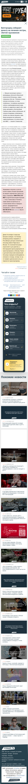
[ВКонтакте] (9, 295)
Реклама (10, 755)
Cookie (16, 768)
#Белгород (5, 285)
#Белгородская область (14, 288)
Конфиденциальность (7, 758)
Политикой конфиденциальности (15, 776)
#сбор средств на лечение (16, 286)
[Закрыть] (26, 23)
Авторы (10, 753)
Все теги (7, 751)
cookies (15, 764)
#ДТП (23, 285)
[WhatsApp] (13, 295)
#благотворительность (15, 285)
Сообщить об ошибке (16, 751)
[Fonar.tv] (4, 1)
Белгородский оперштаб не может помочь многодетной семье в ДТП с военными (14, 280)
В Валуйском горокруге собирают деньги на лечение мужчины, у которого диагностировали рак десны (14, 277)
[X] (11, 295)
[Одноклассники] (17, 295)
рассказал (13, 64)
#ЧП (7, 286)
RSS (3, 751)
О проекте (4, 753)
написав (16, 210)
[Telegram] (15, 295)
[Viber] (19, 295)
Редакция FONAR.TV (22, 267)
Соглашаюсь (14, 780)
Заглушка (15, 753)
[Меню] (26, 2)
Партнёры (4, 755)
